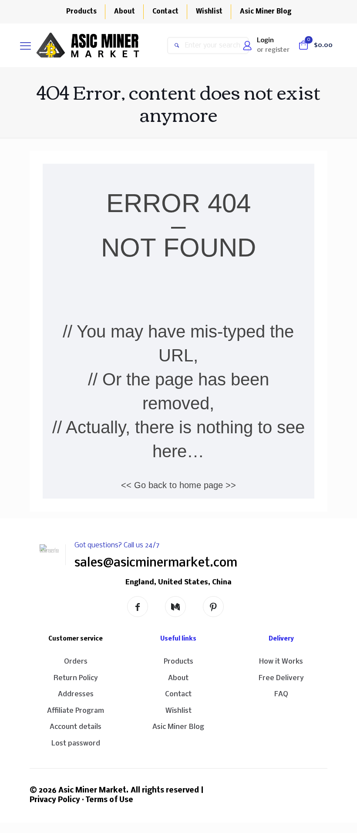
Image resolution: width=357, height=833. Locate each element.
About (178, 678)
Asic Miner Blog (178, 727)
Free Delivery (281, 678)
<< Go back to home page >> (178, 485)
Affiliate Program (75, 711)
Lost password (75, 743)
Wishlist (178, 711)
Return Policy (76, 678)
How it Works (281, 661)
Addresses (76, 694)
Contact (178, 694)
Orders (76, 661)
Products (178, 661)
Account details (75, 727)
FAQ (281, 694)
